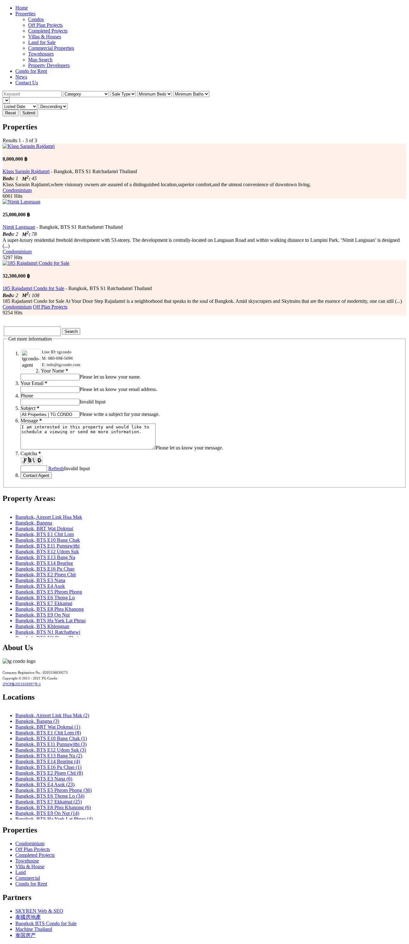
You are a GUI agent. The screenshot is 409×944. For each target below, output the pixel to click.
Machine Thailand (33, 929)
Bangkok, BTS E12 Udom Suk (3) (50, 750)
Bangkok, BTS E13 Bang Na (45, 557)
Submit (28, 113)
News (21, 77)
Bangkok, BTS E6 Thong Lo (45, 597)
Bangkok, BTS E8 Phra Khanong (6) (53, 807)
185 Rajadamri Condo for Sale (33, 288)
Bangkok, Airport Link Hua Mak (48, 517)
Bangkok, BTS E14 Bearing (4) (47, 761)
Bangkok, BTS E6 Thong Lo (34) (49, 796)
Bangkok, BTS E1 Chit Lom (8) (48, 732)
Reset (10, 113)
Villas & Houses (44, 36)
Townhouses (41, 54)
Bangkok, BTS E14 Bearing (44, 563)
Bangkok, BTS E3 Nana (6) (43, 778)
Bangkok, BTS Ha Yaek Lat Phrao (50, 620)
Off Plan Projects (45, 25)
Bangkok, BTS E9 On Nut (42, 615)
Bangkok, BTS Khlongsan (42, 626)
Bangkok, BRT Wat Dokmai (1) (47, 727)
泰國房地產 (28, 917)
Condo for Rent (31, 71)
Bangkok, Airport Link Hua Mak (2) (52, 715)
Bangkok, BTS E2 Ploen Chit (45, 574)
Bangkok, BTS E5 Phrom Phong (48, 592)
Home (21, 8)
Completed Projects (47, 31)
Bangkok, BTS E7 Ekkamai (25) (48, 801)
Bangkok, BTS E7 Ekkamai (43, 603)
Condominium (17, 190)
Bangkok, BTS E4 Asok (40, 586)
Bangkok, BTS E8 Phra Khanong (49, 609)
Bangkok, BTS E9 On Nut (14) (47, 813)
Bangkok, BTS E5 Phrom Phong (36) (53, 790)
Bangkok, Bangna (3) (37, 721)
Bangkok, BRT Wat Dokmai (44, 528)
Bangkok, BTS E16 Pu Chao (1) (48, 767)
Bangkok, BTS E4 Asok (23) (44, 784)
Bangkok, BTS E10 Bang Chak (47, 540)
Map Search (40, 59)
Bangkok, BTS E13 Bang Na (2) (48, 755)
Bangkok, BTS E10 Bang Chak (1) (51, 738)
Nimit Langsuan (19, 227)
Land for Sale (42, 42)
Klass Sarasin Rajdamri (26, 171)
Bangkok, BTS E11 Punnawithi (47, 546)
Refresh (56, 468)
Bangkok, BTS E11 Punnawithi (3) (51, 744)
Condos (36, 19)
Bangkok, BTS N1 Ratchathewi (47, 632)
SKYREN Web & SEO (39, 911)
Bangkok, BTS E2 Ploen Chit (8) (49, 773)
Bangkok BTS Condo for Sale (46, 923)
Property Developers (49, 65)
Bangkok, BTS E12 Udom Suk (47, 551)
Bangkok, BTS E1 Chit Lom (44, 534)
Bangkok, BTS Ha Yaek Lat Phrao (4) (54, 819)
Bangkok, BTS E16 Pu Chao (44, 569)
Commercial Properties (51, 48)
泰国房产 (25, 935)
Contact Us (26, 82)
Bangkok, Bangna (33, 523)
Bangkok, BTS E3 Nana (40, 580)
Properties (25, 13)
